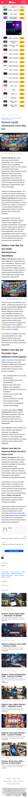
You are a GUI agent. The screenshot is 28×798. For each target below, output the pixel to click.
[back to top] (25, 794)
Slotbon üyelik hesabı (15, 118)
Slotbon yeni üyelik (6, 119)
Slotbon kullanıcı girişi (8, 640)
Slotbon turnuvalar (20, 729)
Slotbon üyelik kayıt (19, 575)
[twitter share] (2, 558)
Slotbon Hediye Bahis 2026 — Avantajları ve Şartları (12, 615)
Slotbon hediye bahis (7, 608)
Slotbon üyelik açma (15, 572)
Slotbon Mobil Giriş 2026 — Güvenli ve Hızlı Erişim (13, 762)
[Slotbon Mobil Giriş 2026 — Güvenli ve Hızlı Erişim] (14, 749)
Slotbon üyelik (5, 118)
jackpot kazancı (11, 325)
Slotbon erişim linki (6, 638)
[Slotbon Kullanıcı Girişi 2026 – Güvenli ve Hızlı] (14, 630)
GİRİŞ (22, 10)
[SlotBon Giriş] (12, 2)
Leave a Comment (14, 551)
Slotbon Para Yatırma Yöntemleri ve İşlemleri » (14, 538)
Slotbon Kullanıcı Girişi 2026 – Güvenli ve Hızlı (13, 645)
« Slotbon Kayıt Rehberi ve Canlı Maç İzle (12, 544)
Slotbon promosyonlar (7, 610)
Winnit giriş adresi (16, 513)
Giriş (23, 2)
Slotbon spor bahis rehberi (15, 700)
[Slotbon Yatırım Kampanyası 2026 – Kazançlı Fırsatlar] (14, 660)
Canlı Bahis (4, 700)
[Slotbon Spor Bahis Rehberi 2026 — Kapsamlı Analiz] (14, 692)
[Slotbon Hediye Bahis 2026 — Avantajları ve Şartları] (14, 600)
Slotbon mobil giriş (18, 757)
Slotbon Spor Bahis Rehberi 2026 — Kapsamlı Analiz (13, 705)
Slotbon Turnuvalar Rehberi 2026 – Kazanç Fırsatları (13, 734)
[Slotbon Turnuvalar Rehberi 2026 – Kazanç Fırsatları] (14, 721)
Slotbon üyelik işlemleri (7, 575)
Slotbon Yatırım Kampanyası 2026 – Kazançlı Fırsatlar (13, 675)
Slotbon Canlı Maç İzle (8, 360)
